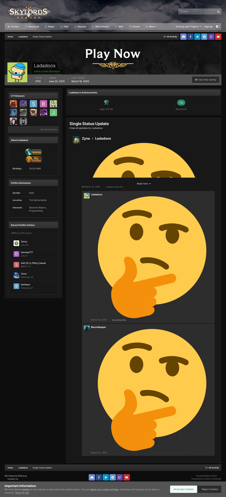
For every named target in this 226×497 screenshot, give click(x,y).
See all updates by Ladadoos (86, 128)
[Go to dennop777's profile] (16, 254)
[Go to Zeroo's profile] (16, 243)
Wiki (120, 26)
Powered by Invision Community (206, 479)
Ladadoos (103, 138)
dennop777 (27, 252)
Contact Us (13, 479)
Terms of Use (22, 492)
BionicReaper (98, 327)
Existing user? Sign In (187, 26)
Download (33, 26)
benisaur (25, 284)
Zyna (86, 138)
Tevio (24, 273)
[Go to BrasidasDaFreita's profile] (13, 112)
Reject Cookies (209, 489)
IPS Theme (10, 476)
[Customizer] (217, 26)
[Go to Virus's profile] (53, 103)
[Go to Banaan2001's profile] (33, 112)
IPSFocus (22, 476)
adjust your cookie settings (104, 489)
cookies (25, 489)
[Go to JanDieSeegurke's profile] (53, 112)
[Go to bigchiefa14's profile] (43, 103)
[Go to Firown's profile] (13, 121)
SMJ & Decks (102, 26)
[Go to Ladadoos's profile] (87, 196)
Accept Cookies (185, 489)
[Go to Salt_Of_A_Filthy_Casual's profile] (16, 265)
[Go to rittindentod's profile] (23, 112)
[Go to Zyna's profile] (76, 140)
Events (136, 26)
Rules (51, 26)
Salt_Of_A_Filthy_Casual (33, 263)
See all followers (48, 129)
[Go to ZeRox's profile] (23, 103)
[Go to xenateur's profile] (43, 112)
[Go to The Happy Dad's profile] (23, 121)
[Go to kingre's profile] (13, 103)
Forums (15, 26)
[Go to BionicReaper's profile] (87, 328)
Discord (81, 26)
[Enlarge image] (152, 389)
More (152, 26)
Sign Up (208, 26)
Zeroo (24, 241)
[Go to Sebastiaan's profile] (33, 103)
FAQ (65, 26)
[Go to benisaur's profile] (16, 286)
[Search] (218, 12)
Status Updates (204, 11)
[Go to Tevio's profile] (16, 275)
